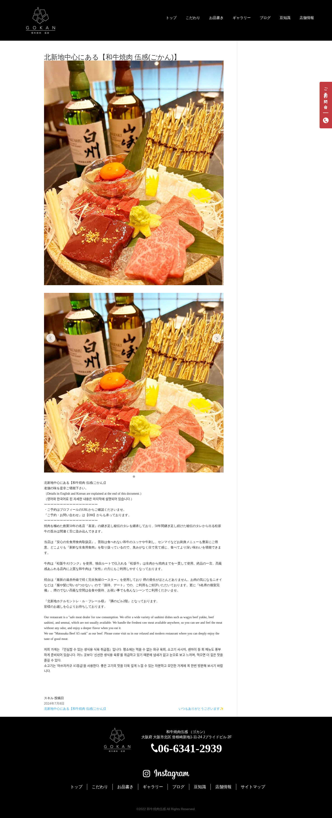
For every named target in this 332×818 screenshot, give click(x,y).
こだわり (193, 18)
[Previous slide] (50, 338)
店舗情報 (306, 18)
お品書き (216, 18)
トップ (171, 18)
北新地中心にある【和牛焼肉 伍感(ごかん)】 (75, 708)
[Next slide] (216, 338)
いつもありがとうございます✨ (201, 708)
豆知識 (285, 18)
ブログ (265, 18)
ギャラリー (242, 18)
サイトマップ (253, 787)
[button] (134, 476)
